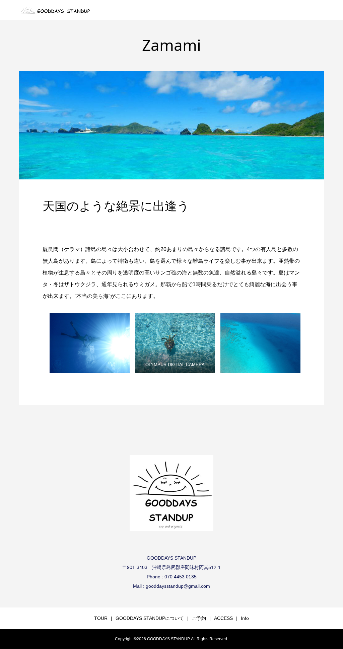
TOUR (101, 618)
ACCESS (223, 618)
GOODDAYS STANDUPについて (150, 618)
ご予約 (199, 618)
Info (245, 618)
